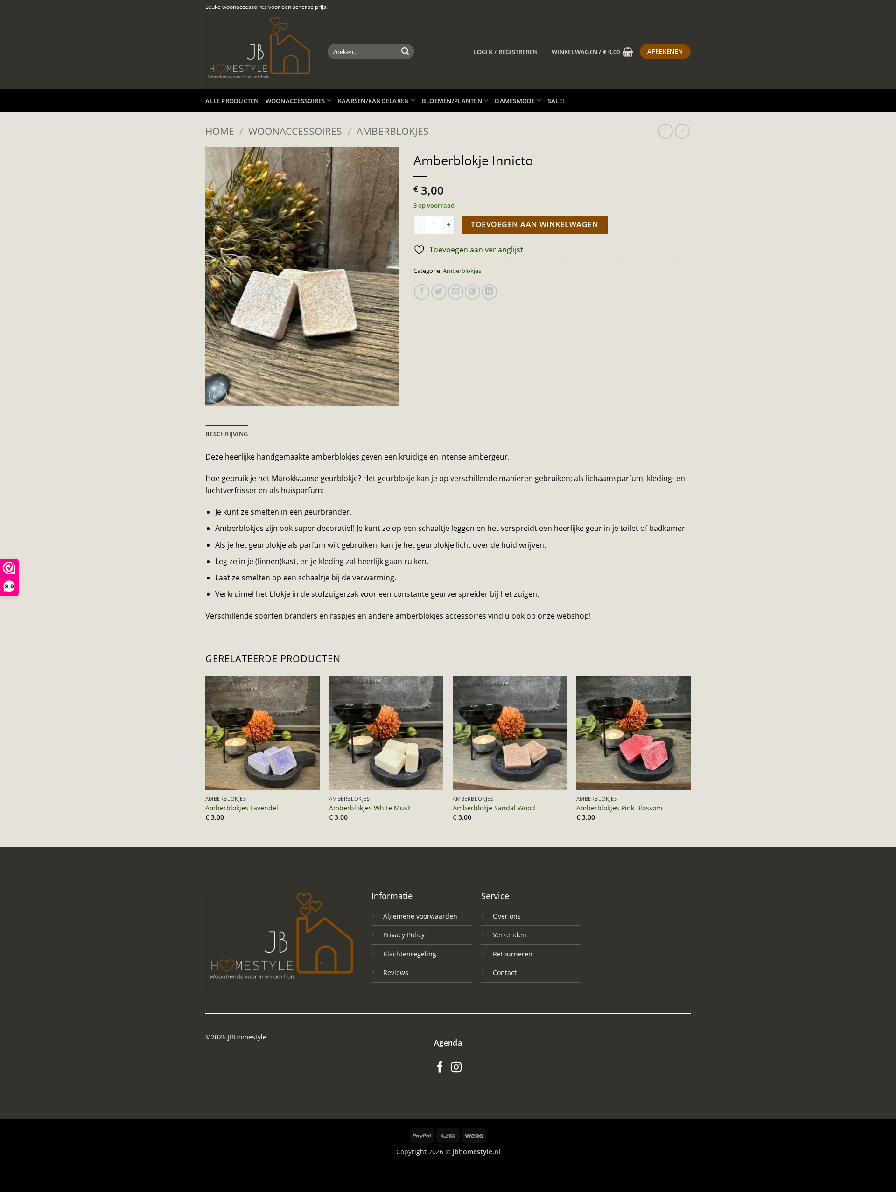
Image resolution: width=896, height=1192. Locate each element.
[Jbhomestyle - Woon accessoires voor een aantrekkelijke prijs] (259, 51)
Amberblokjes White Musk (370, 808)
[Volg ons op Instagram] (456, 1068)
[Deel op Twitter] (439, 292)
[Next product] (665, 131)
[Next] (690, 760)
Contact (505, 972)
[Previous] (206, 760)
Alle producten (232, 101)
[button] (506, 51)
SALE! (556, 101)
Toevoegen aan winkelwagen (534, 224)
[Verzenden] (405, 52)
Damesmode (515, 101)
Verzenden (509, 934)
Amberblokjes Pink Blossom (619, 808)
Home (219, 131)
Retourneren (512, 953)
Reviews (395, 972)
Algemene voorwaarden (420, 916)
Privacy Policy (404, 934)
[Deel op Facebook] (421, 292)
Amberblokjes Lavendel (241, 808)
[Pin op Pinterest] (472, 292)
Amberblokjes (393, 131)
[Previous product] (682, 131)
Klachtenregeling (409, 953)
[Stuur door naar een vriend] (455, 292)
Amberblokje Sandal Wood (494, 808)
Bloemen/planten (452, 101)
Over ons (507, 916)
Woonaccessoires (295, 101)
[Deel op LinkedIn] (489, 292)
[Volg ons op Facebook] (439, 1068)
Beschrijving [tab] (226, 434)
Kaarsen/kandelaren (373, 101)
